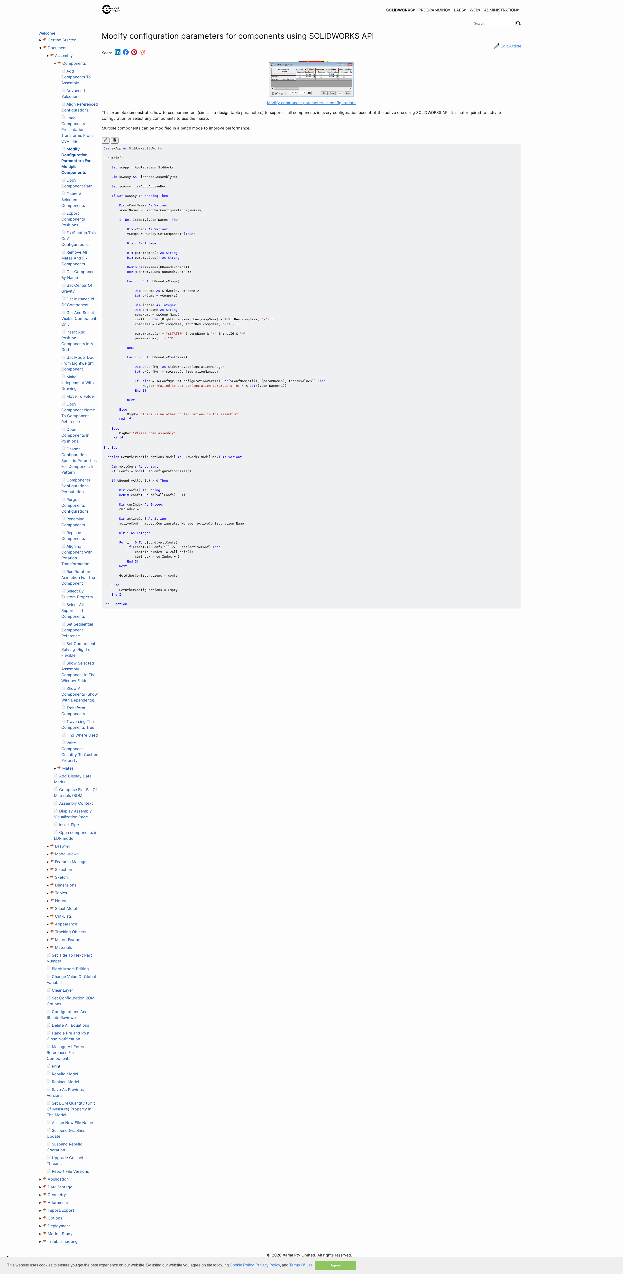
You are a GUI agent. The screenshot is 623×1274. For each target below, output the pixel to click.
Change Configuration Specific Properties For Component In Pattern (79, 460)
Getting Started (62, 39)
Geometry (57, 1194)
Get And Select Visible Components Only (79, 318)
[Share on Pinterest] (134, 53)
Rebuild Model (65, 1073)
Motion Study (60, 1233)
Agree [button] (335, 1265)
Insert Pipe (69, 824)
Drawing (62, 846)
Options (55, 1218)
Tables (61, 892)
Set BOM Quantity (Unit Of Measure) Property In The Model (71, 1109)
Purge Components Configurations (75, 505)
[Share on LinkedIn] (118, 53)
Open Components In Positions (75, 435)
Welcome (46, 33)
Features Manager (71, 861)
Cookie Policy (242, 1265)
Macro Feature (68, 939)
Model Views (67, 853)
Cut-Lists (63, 916)
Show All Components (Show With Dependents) (79, 694)
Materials (63, 947)
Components (74, 63)
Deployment (59, 1225)
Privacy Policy (268, 1265)
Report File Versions (70, 1171)
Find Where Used (82, 735)
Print (56, 1066)
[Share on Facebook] (126, 53)
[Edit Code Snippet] (106, 141)
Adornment (58, 1202)
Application (58, 1179)
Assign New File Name (72, 1122)
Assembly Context (76, 803)
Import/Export (61, 1210)
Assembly (64, 55)
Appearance (66, 924)
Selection (63, 869)
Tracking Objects (70, 931)
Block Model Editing (70, 968)
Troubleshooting (63, 1241)
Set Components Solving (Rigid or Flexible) (79, 649)
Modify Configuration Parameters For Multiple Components (76, 161)
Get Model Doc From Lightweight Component (77, 363)
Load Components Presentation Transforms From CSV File (77, 129)
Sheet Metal (66, 908)
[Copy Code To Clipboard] (115, 141)
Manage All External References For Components (68, 1052)
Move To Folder (80, 396)
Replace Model (65, 1081)
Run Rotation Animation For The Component (78, 577)
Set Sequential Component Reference (77, 630)
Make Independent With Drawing (77, 382)
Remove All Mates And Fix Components (74, 258)
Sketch (61, 877)
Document (57, 47)
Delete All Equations (70, 1025)
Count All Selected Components (73, 199)
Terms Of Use (301, 1265)
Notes (60, 900)
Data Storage (60, 1186)
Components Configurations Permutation (75, 486)
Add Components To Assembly (76, 77)
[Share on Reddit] (142, 53)
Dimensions (65, 885)
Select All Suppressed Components (73, 610)
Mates (67, 768)
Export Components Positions (73, 219)
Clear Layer (62, 990)
